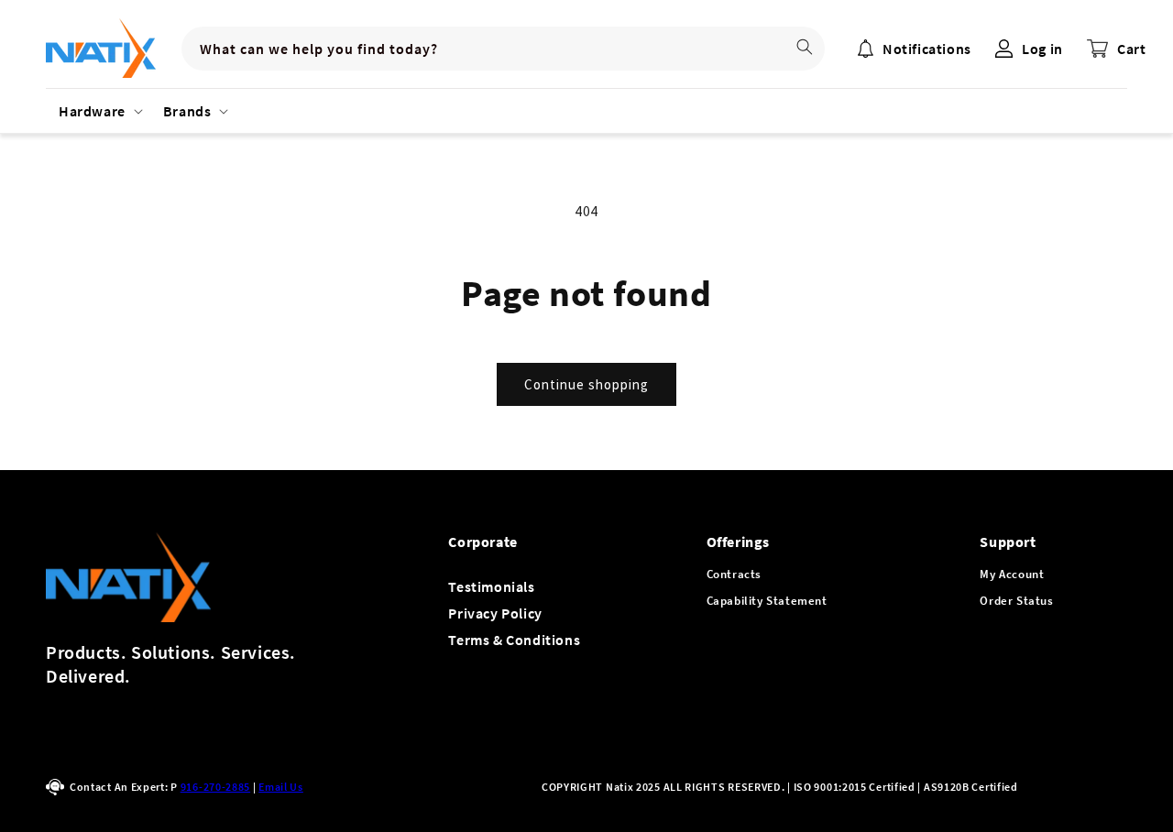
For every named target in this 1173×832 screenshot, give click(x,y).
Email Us (280, 787)
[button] (98, 111)
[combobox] (503, 49)
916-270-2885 (215, 787)
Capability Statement (767, 600)
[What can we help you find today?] (804, 47)
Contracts (734, 574)
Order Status (1016, 600)
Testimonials (491, 586)
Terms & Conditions (514, 639)
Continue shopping (586, 384)
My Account (1012, 574)
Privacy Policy (495, 613)
